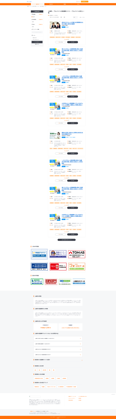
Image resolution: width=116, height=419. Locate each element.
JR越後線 (47, 378)
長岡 (53, 370)
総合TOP (37, 4)
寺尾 (39, 370)
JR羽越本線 (64, 378)
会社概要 (80, 400)
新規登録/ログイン (85, 1)
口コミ (78, 4)
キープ (79, 1)
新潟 (35, 370)
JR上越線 (58, 378)
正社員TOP (51, 4)
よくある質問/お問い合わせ (83, 396)
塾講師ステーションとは (72, 396)
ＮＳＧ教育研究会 (61, 386)
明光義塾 (43, 386)
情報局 (65, 4)
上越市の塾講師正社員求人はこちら (66, 239)
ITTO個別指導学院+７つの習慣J (71, 386)
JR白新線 (52, 378)
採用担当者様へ (71, 400)
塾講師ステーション (33, 411)
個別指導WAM (37, 386)
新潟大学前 (44, 370)
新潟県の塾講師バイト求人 (35, 6)
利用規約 (80, 398)
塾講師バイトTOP (29, 6)
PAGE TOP (113, 394)
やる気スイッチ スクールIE (51, 386)
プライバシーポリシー (72, 398)
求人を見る (72, 69)
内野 (49, 370)
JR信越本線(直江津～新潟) (39, 378)
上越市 (34, 16)
